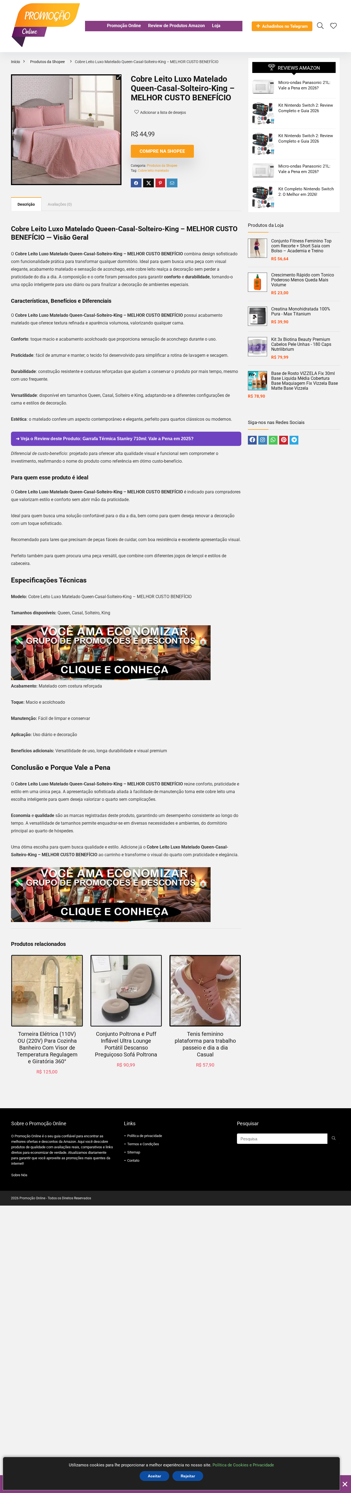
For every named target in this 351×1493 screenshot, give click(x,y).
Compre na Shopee (162, 151)
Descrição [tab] (26, 204)
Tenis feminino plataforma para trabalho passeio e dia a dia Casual (205, 1044)
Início (15, 62)
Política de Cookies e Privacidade (243, 1465)
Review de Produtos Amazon (176, 25)
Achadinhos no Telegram (285, 26)
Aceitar (154, 1476)
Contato (133, 1160)
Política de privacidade (144, 1136)
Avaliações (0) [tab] (60, 204)
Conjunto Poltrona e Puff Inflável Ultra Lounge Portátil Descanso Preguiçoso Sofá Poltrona (126, 1044)
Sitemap (133, 1152)
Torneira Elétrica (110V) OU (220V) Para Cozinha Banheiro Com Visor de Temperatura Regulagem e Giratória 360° (47, 1048)
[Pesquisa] (333, 1138)
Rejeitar (188, 1476)
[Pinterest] (283, 440)
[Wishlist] (333, 26)
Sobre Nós (19, 1175)
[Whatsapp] (273, 440)
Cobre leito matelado (153, 171)
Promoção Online (124, 25)
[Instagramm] (262, 440)
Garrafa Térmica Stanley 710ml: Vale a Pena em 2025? (138, 438)
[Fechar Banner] (345, 1484)
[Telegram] (294, 440)
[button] (118, 77)
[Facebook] (252, 440)
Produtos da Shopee (47, 62)
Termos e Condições (143, 1144)
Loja (216, 25)
